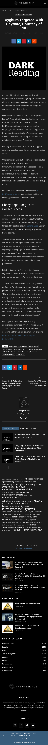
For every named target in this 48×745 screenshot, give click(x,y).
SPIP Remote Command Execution (27, 604)
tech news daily (7, 525)
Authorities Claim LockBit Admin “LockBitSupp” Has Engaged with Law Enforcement (28, 617)
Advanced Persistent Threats (18, 346)
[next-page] (7, 467)
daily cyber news (11, 497)
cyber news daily (18, 479)
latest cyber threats (9, 352)
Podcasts (19, 734)
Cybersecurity (7, 349)
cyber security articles (10, 484)
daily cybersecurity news (11, 501)
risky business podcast (8, 522)
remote (6, 519)
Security (10, 10)
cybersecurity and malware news (25, 482)
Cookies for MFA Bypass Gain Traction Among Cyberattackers (37, 383)
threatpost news (7, 530)
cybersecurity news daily (17, 489)
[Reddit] (21, 725)
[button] (45, 3)
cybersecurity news (20, 349)
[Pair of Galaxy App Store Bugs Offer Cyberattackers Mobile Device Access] (7, 459)
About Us (41, 736)
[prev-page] (3, 467)
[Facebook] (13, 41)
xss (14, 530)
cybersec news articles (34, 479)
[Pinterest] (24, 41)
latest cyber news (18, 503)
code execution (7, 479)
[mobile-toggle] (3, 3)
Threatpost (20, 354)
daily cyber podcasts (28, 498)
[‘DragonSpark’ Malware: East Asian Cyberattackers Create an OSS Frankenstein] (7, 448)
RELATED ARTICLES (11, 429)
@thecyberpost (24, 548)
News (12, 734)
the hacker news (23, 352)
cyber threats (33, 346)
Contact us (24, 738)
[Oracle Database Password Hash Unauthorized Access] (7, 629)
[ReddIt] (34, 41)
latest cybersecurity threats (12, 512)
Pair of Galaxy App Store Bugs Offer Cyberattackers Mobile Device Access (30, 459)
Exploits (4, 504)
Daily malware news (27, 501)
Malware (39, 514)
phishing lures (31, 225)
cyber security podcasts (23, 492)
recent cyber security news (24, 517)
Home (4, 10)
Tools (33, 734)
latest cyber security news (18, 509)
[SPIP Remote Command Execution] (7, 606)
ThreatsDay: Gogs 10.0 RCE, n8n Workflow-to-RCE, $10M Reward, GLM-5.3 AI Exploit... (30, 587)
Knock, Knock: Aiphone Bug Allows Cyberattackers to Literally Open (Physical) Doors (12, 384)
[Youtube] (33, 725)
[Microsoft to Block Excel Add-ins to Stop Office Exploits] (7, 437)
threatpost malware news (33, 527)
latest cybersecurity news (15, 506)
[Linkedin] (29, 41)
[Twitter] (19, 41)
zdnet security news (33, 530)
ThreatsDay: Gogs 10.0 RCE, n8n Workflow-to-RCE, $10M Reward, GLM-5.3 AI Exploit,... (30, 576)
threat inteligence (8, 354)
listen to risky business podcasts (26, 514)
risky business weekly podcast (24, 522)
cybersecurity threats (35, 349)
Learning (27, 734)
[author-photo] (24, 407)
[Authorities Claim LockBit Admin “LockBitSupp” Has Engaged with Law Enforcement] (7, 617)
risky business (15, 520)
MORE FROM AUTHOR (28, 429)
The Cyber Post (12, 33)
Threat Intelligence (21, 10)
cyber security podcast (8, 492)
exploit (39, 500)
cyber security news (13, 487)
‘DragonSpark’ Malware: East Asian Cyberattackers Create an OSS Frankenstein (29, 448)
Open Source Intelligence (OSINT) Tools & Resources (19, 736)
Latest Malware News (9, 514)
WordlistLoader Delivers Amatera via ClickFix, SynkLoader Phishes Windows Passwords (29, 565)
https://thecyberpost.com (24, 414)
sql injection (38, 522)
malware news (6, 517)
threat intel (33, 352)
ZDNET (20, 530)
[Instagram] (22, 418)
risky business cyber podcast (28, 520)
